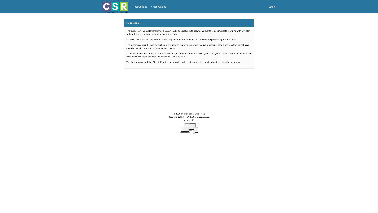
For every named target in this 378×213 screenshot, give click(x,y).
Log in (271, 6)
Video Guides (158, 6)
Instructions (140, 6)
